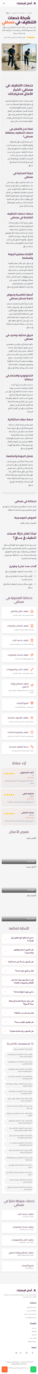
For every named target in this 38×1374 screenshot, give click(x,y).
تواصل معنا (33, 1338)
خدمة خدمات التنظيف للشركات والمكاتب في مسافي (19, 1173)
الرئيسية (29, 13)
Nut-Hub (24, 1364)
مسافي (8, 13)
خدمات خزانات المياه (30, 1314)
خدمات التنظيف (31, 1307)
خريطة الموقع (32, 1341)
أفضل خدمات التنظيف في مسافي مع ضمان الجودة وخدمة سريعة (19, 1055)
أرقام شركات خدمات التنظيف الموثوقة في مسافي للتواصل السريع (20, 1122)
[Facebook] (32, 1353)
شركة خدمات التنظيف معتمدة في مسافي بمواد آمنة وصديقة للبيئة (20, 1136)
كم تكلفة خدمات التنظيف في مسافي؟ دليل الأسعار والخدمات (20, 1077)
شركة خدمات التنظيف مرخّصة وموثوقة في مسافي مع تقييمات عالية (20, 1070)
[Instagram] (26, 1353)
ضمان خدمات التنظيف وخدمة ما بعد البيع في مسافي (19, 1107)
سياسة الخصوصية (23, 1368)
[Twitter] (21, 1353)
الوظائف (33, 1331)
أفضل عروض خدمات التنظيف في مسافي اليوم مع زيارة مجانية (20, 1151)
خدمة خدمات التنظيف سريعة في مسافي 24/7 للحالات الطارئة (19, 1085)
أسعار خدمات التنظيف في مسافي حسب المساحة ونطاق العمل (21, 1144)
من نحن (34, 1328)
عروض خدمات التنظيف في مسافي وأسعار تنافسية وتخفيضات (20, 1092)
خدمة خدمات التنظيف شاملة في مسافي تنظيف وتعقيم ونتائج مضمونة (21, 1129)
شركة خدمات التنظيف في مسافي (23, 1049)
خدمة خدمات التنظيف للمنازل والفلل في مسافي (20, 1166)
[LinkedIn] (16, 1353)
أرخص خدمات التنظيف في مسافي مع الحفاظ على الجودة (19, 1159)
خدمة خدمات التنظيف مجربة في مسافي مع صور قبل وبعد (20, 1188)
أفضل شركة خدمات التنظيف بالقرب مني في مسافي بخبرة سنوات (20, 1099)
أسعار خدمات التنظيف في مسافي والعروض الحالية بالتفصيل (20, 1063)
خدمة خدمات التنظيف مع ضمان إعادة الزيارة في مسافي (21, 1181)
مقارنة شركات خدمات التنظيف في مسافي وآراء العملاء (19, 1114)
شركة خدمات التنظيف (18, 13)
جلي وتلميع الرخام (31, 1317)
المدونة (34, 1335)
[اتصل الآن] (5, 1369)
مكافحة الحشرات (31, 1311)
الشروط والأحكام (13, 1368)
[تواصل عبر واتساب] (33, 1369)
